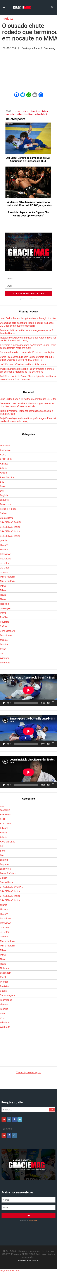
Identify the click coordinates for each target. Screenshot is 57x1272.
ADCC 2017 (6, 459)
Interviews (5, 554)
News (3, 594)
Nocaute (10, 114)
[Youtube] (4, 1119)
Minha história (7, 576)
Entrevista (5, 504)
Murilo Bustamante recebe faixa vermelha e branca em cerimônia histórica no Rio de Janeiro (27, 370)
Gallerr (3, 513)
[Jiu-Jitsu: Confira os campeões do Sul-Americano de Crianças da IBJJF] (28, 138)
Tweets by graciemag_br (28, 1072)
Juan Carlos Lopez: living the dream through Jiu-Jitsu (28, 318)
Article (3, 468)
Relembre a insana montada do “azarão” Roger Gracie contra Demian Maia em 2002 (28, 346)
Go (52, 1109)
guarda (3, 540)
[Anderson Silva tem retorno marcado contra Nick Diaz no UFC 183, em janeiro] (28, 182)
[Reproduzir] (3, 702)
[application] (28, 690)
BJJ (2, 481)
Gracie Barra (6, 517)
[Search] (52, 7)
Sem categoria (7, 631)
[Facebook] (14, 1119)
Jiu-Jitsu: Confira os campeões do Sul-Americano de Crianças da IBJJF (28, 159)
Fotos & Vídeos (8, 508)
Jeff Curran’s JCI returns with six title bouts (23, 364)
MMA (45, 111)
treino (3, 649)
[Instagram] (9, 1119)
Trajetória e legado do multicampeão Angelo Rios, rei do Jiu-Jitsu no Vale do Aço (28, 339)
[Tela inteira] (53, 702)
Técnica (4, 644)
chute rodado (21, 111)
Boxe (2, 486)
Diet (2, 490)
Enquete (4, 499)
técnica (4, 640)
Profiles (4, 617)
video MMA (41, 114)
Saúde (3, 626)
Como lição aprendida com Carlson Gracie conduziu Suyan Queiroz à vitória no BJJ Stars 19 (27, 358)
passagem (5, 608)
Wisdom (4, 658)
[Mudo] (48, 702)
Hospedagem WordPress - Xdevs (28, 1260)
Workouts (5, 662)
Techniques (6, 635)
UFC (2, 653)
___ (2, 441)
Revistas (4, 621)
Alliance (4, 463)
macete (4, 572)
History (4, 545)
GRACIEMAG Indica (10, 527)
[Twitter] (19, 1119)
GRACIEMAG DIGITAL (11, 522)
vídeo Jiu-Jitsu (25, 114)
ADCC (3, 454)
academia (5, 445)
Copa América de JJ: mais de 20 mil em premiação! (27, 352)
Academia (5, 450)
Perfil (3, 612)
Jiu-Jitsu (35, 111)
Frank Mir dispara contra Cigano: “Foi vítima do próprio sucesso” (29, 214)
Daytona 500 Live (9, 1270)
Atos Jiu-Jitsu (7, 477)
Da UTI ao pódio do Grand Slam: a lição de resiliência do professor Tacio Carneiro (28, 378)
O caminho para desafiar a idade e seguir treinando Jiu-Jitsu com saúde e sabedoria (27, 324)
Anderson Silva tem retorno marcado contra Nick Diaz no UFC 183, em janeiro (29, 204)
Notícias (7, 18)
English (4, 495)
